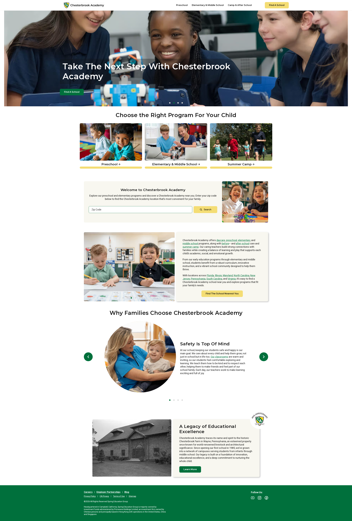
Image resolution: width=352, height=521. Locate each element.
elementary (244, 240)
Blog (126, 492)
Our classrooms (219, 356)
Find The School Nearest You (222, 293)
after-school (242, 243)
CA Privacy (104, 496)
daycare (220, 240)
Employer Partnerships (108, 492)
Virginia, (232, 278)
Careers (88, 492)
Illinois (218, 275)
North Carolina (241, 275)
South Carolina (214, 278)
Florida (210, 275)
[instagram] (259, 498)
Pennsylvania (198, 278)
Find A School (276, 5)
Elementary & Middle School (162, 124)
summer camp (191, 246)
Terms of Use (119, 496)
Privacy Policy (90, 496)
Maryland (228, 275)
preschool (231, 240)
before (225, 243)
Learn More (190, 469)
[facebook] (266, 498)
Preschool (86, 124)
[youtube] (252, 498)
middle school (190, 243)
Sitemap (132, 496)
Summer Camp (219, 124)
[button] (170, 103)
